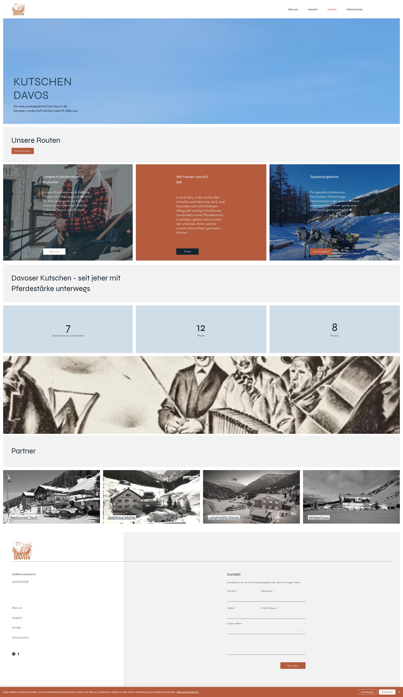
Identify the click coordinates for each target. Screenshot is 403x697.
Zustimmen (387, 692)
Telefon (230, 608)
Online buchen (20, 637)
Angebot (17, 617)
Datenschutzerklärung (188, 692)
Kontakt (16, 627)
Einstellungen (367, 692)
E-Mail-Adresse (268, 608)
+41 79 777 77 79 (20, 581)
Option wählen (234, 623)
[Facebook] (18, 653)
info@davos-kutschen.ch (24, 573)
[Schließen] (399, 691)
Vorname (231, 591)
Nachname (266, 591)
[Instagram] (13, 653)
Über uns (17, 607)
